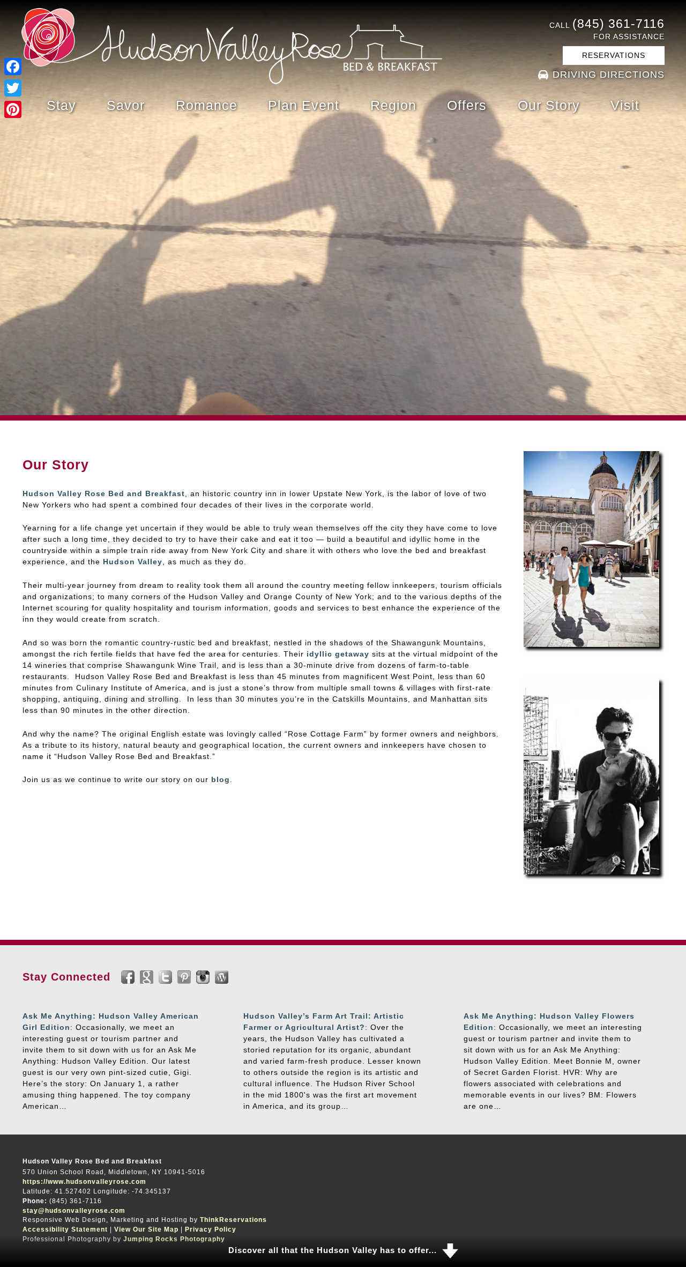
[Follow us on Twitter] (165, 977)
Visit (624, 105)
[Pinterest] (13, 109)
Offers (467, 105)
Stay (61, 105)
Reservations (613, 55)
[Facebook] (13, 66)
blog (220, 779)
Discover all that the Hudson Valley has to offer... (332, 1250)
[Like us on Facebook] (128, 977)
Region (393, 105)
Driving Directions (609, 74)
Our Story (549, 105)
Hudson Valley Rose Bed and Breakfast (104, 493)
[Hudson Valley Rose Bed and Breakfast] (231, 81)
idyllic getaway (338, 654)
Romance (206, 105)
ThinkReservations (233, 1220)
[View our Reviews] (146, 977)
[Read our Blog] (221, 977)
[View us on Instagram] (203, 977)
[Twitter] (13, 88)
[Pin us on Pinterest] (184, 977)
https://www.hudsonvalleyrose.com (84, 1181)
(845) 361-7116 (618, 24)
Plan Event (303, 105)
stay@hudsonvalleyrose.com (74, 1210)
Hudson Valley (132, 561)
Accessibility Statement (65, 1229)
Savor (126, 105)
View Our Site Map (146, 1229)
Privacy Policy (210, 1229)
